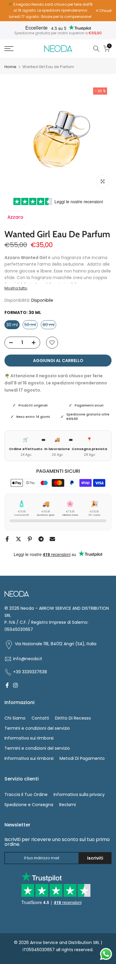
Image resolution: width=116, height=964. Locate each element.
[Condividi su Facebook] (7, 539)
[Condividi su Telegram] (41, 539)
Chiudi (105, 11)
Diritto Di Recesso (73, 718)
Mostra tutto (15, 288)
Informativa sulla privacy (79, 794)
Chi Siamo (15, 718)
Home (10, 67)
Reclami (67, 805)
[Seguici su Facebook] (7, 685)
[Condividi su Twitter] (18, 539)
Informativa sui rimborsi (29, 738)
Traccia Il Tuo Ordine (26, 794)
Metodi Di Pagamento (82, 758)
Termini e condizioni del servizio (37, 728)
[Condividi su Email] (52, 539)
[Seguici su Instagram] (15, 685)
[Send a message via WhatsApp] (106, 954)
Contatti (40, 718)
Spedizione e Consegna (28, 805)
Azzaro (15, 217)
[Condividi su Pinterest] (29, 539)
